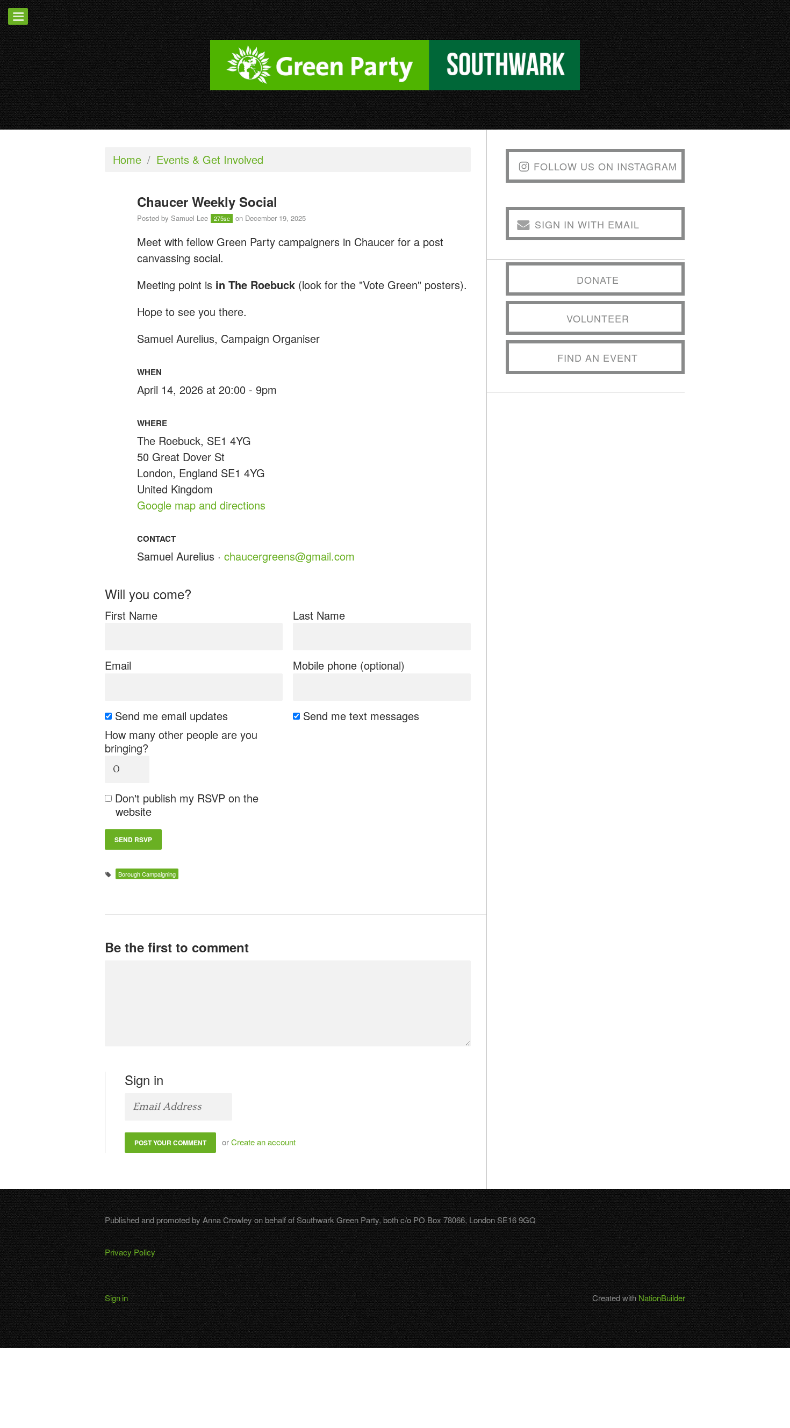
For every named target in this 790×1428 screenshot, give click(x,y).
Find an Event (597, 357)
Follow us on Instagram (605, 166)
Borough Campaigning (147, 874)
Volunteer (597, 318)
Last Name (319, 615)
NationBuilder (661, 1297)
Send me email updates (172, 715)
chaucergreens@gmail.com (289, 556)
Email (118, 665)
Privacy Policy (130, 1252)
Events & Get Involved (209, 159)
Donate (598, 279)
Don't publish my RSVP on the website (187, 804)
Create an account (263, 1141)
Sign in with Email (587, 224)
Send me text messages (361, 715)
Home (127, 159)
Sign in (116, 1297)
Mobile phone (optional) (349, 665)
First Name (131, 615)
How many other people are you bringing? (181, 741)
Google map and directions (201, 505)
